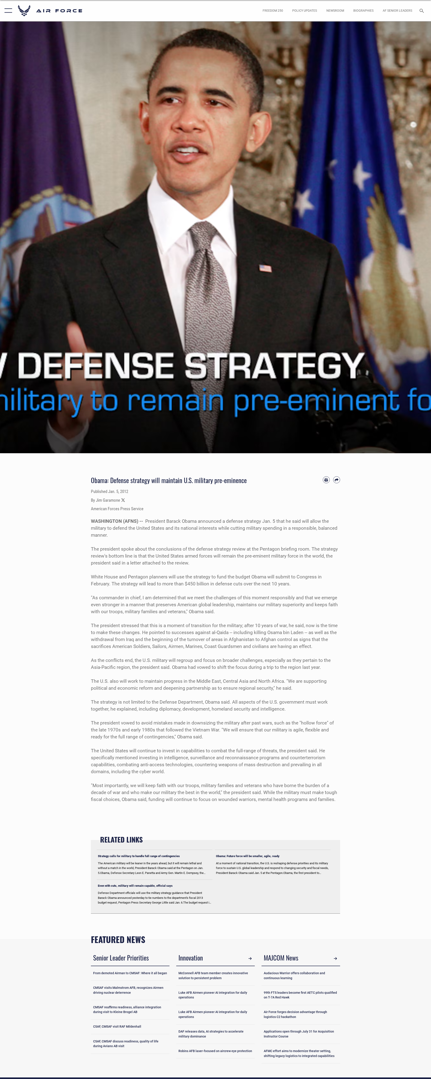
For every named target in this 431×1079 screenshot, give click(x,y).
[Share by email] (336, 479)
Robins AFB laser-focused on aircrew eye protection (215, 1051)
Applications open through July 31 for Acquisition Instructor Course (299, 1034)
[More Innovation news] (250, 958)
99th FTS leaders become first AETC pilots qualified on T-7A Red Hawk (300, 995)
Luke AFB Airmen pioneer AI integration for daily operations (212, 995)
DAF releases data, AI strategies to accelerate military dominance (211, 1034)
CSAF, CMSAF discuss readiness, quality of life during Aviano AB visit (125, 1044)
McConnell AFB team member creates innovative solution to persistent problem (213, 975)
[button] (7, 10)
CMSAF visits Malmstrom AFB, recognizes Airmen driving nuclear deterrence (128, 990)
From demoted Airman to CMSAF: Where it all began (130, 973)
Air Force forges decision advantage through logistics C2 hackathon (295, 1014)
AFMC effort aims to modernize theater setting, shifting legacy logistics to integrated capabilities (299, 1053)
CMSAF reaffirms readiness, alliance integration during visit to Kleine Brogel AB (127, 1009)
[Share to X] (123, 500)
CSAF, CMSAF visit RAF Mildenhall (117, 1027)
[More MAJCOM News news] (335, 958)
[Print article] (326, 479)
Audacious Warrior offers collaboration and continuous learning (294, 975)
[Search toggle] (422, 10)
